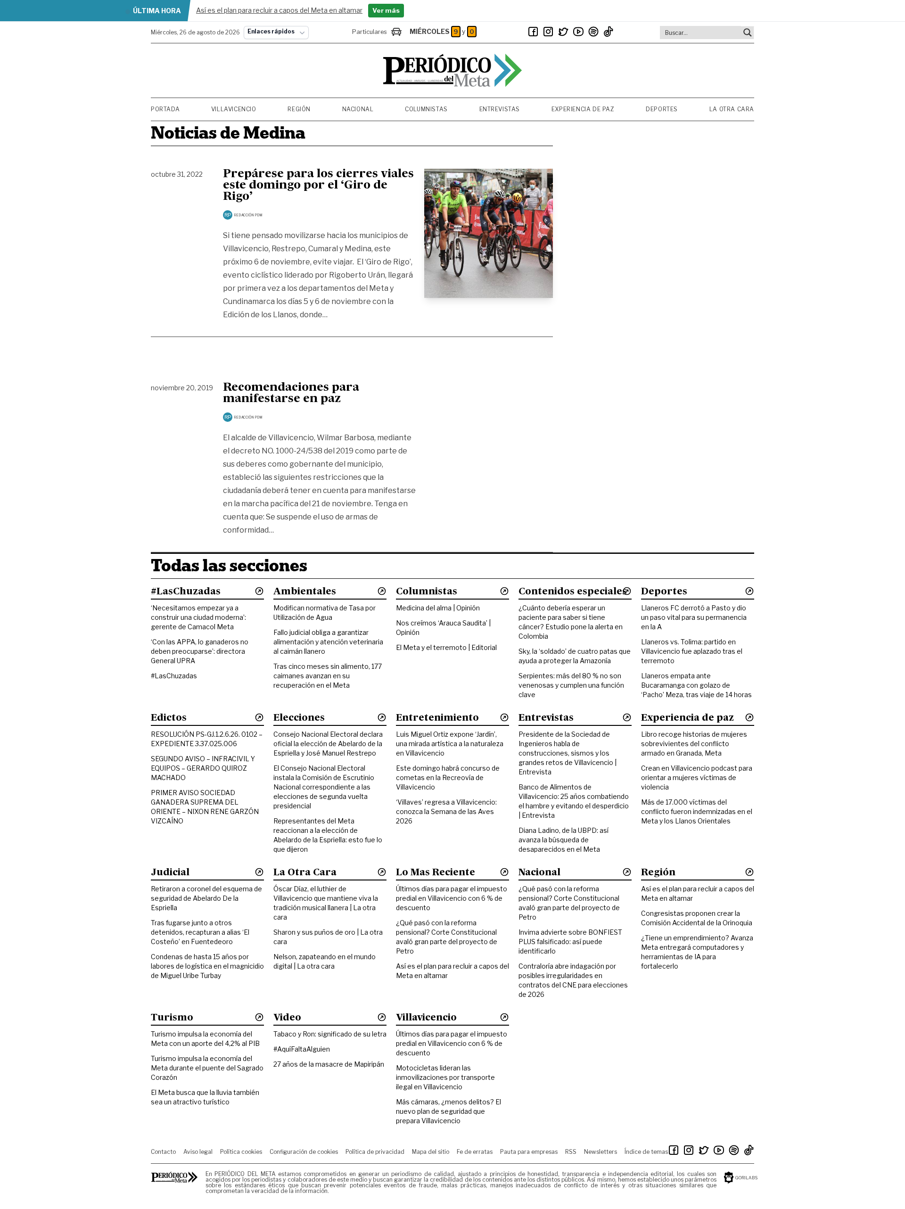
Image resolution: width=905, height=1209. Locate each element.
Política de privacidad (375, 1151)
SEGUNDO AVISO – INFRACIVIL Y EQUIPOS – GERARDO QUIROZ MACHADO (203, 768)
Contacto (163, 1151)
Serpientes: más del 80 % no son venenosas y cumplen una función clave (571, 685)
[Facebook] (533, 31)
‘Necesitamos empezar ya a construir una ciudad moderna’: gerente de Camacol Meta (198, 617)
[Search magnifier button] (747, 32)
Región (299, 109)
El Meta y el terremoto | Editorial (446, 647)
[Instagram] (548, 31)
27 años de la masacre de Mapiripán (328, 1064)
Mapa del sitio (430, 1151)
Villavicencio (233, 109)
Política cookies (241, 1151)
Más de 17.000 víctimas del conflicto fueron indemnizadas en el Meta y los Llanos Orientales (696, 811)
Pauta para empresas (529, 1151)
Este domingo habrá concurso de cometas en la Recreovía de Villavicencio (448, 777)
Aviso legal (198, 1151)
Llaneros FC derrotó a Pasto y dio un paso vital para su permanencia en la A (694, 617)
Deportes (662, 109)
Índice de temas (646, 1151)
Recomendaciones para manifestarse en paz (291, 393)
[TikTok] (608, 31)
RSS (570, 1151)
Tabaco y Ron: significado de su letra (330, 1034)
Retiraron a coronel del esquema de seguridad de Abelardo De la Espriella (206, 898)
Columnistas (426, 109)
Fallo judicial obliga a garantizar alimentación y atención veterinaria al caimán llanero (328, 641)
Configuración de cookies (304, 1151)
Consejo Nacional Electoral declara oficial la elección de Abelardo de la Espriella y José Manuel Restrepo (328, 743)
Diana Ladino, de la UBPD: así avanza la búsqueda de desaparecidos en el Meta (563, 839)
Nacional (358, 109)
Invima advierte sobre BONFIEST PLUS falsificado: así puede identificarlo (570, 941)
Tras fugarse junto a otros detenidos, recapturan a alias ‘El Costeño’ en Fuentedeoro (200, 932)
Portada (165, 109)
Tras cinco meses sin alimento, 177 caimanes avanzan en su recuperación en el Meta (327, 675)
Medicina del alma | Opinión (438, 608)
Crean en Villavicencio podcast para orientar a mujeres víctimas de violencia (696, 777)
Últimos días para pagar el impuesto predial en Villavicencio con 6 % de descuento (451, 898)
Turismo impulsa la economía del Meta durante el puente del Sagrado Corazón (207, 1067)
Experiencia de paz (583, 109)
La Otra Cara (731, 109)
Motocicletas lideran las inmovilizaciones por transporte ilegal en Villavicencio (445, 1077)
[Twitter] (563, 31)
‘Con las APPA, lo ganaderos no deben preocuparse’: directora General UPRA (199, 651)
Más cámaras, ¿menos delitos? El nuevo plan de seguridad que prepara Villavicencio (448, 1111)
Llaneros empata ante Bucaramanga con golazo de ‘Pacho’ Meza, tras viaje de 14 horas (696, 685)
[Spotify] (593, 31)
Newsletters (600, 1151)
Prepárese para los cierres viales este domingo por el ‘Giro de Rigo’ (318, 186)
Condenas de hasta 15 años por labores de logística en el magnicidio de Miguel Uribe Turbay (207, 966)
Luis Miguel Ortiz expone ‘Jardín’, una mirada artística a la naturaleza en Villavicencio (449, 743)
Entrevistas (499, 109)
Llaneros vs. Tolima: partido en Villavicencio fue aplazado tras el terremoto (691, 651)
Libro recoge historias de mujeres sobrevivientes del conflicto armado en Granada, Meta (694, 743)
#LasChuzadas (174, 676)
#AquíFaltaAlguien (301, 1049)
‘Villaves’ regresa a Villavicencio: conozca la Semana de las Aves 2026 (446, 811)
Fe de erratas (475, 1151)
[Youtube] (578, 31)
